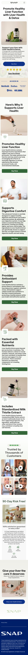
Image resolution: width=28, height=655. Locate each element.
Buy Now (14, 64)
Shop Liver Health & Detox (14, 602)
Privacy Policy (4, 622)
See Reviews (14, 73)
